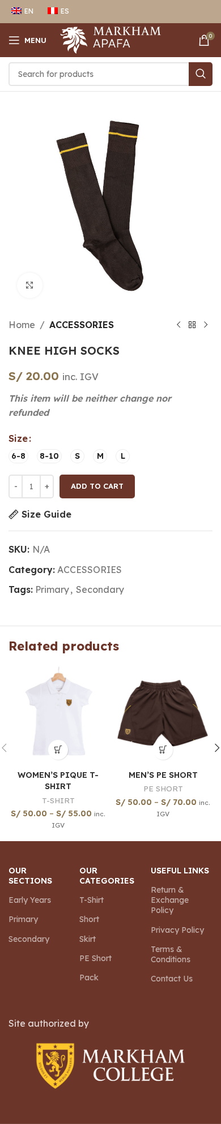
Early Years (29, 900)
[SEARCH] (200, 74)
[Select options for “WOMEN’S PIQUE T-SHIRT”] (58, 750)
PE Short (95, 958)
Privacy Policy (177, 930)
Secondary (100, 589)
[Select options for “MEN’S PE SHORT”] (163, 750)
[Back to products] (192, 325)
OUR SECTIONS (30, 875)
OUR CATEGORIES (106, 875)
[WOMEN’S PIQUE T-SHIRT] (58, 715)
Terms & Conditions (170, 954)
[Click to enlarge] (29, 285)
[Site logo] (111, 39)
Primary (52, 589)
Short (89, 919)
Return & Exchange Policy (170, 900)
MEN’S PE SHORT (163, 775)
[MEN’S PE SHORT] (162, 715)
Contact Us (172, 979)
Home (21, 324)
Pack (89, 977)
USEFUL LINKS (180, 870)
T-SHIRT (58, 800)
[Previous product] (178, 325)
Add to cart (97, 485)
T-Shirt (91, 900)
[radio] (18, 456)
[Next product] (205, 325)
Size (18, 438)
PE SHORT (163, 788)
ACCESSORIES (81, 324)
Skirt (87, 939)
